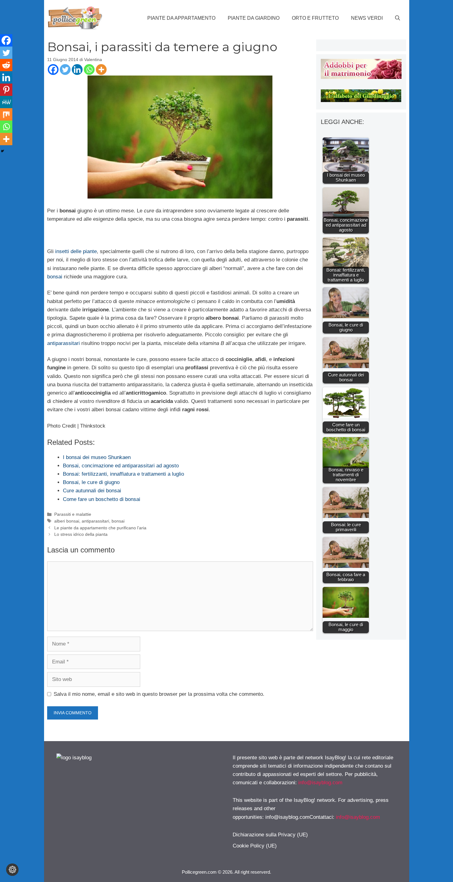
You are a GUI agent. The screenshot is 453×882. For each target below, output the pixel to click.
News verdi (367, 18)
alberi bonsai (66, 521)
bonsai (54, 277)
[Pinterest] (6, 90)
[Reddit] (6, 65)
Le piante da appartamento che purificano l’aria (100, 527)
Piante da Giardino (254, 18)
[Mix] (6, 114)
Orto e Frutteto (315, 18)
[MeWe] (6, 102)
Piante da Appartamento (181, 18)
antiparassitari (63, 343)
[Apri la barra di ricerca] (397, 18)
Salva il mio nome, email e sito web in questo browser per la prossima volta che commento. (159, 694)
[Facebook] (53, 69)
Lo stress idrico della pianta (81, 534)
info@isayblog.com (320, 783)
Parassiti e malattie (72, 514)
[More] (101, 69)
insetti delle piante (76, 251)
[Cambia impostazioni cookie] (12, 870)
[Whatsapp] (89, 69)
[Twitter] (65, 69)
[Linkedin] (77, 69)
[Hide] (2, 151)
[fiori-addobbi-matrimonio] (361, 77)
